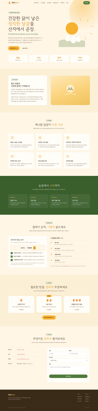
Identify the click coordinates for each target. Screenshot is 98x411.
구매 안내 (62, 2)
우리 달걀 (43, 2)
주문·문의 (86, 2)
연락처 (70, 350)
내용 (50, 364)
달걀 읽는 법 (55, 2)
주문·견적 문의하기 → (49, 317)
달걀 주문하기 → (13, 48)
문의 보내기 (68, 376)
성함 (50, 350)
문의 (67, 2)
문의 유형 (51, 357)
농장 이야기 (36, 2)
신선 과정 (49, 2)
